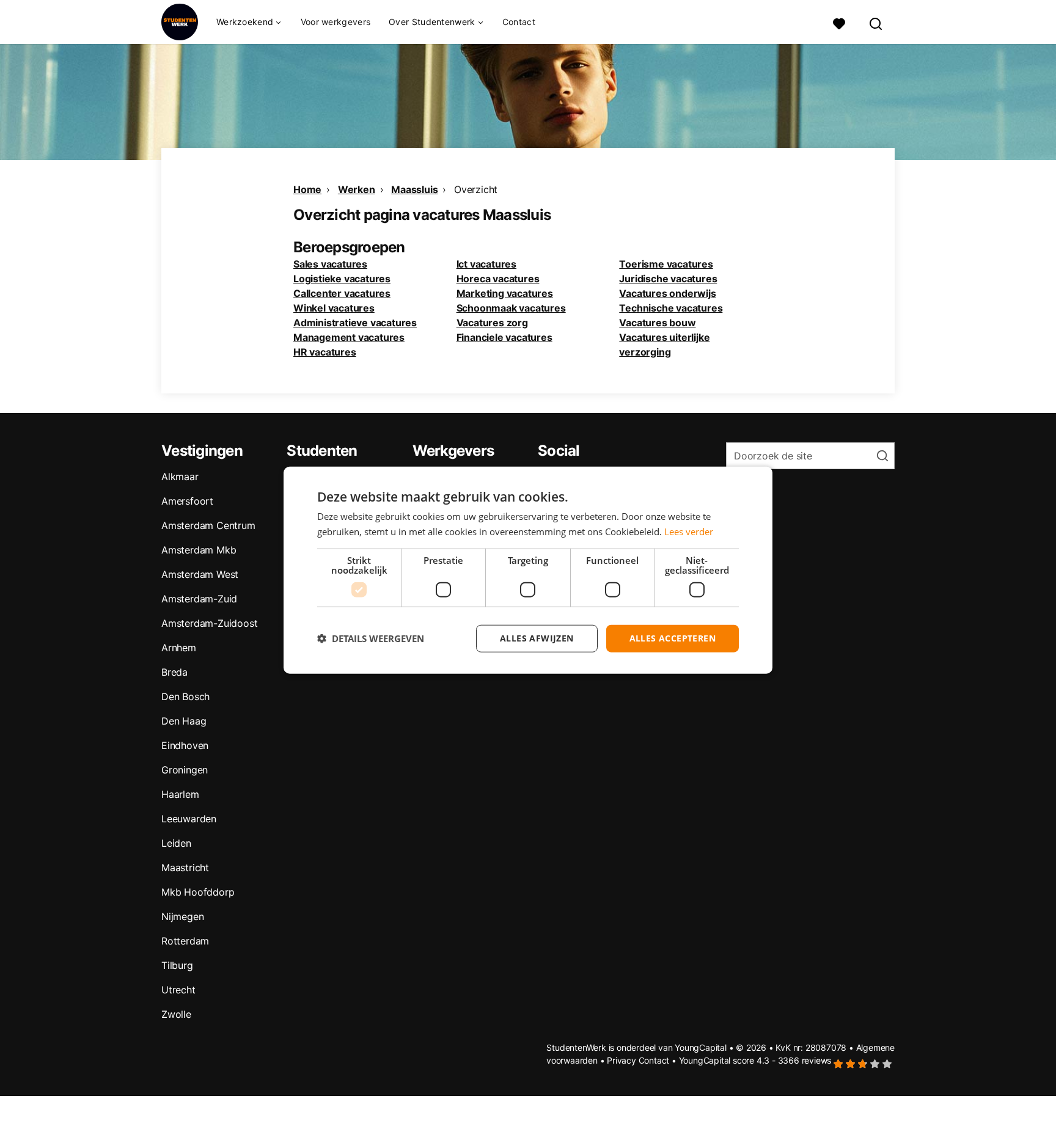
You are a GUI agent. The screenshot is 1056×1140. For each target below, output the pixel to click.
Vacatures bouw (657, 322)
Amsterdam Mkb (198, 550)
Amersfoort (187, 501)
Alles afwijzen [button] (537, 638)
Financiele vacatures (504, 337)
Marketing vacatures (505, 293)
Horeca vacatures (498, 278)
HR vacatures (324, 352)
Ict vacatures (486, 264)
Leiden (176, 843)
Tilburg (177, 965)
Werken (356, 189)
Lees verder (688, 531)
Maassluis (414, 189)
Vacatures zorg (492, 322)
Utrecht (178, 990)
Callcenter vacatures (342, 293)
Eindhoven (184, 745)
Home (307, 189)
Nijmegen (182, 916)
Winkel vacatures (334, 308)
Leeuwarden (188, 819)
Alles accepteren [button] (672, 638)
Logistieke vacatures (342, 278)
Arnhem (178, 647)
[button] (370, 638)
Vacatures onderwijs (667, 293)
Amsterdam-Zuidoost (209, 623)
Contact (518, 21)
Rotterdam (185, 941)
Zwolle (176, 1014)
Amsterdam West (199, 574)
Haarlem (180, 794)
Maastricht (185, 867)
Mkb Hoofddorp (197, 892)
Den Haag (183, 721)
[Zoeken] (876, 22)
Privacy (621, 1060)
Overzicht (475, 189)
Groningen (184, 770)
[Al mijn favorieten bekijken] (839, 22)
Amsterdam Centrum (208, 525)
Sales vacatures (330, 264)
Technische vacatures (670, 308)
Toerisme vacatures (666, 264)
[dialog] (528, 570)
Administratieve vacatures (355, 322)
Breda (174, 672)
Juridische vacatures (668, 278)
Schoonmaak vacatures (511, 308)
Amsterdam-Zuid (199, 599)
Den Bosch (185, 696)
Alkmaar (180, 476)
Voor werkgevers (336, 21)
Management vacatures (349, 337)
